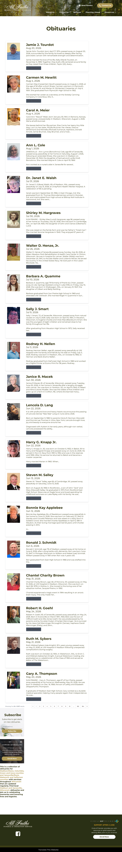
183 (78, 706)
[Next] (87, 706)
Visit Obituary (34, 68)
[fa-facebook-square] (18, 833)
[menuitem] (51, 12)
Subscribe (12, 731)
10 (69, 706)
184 (83, 706)
